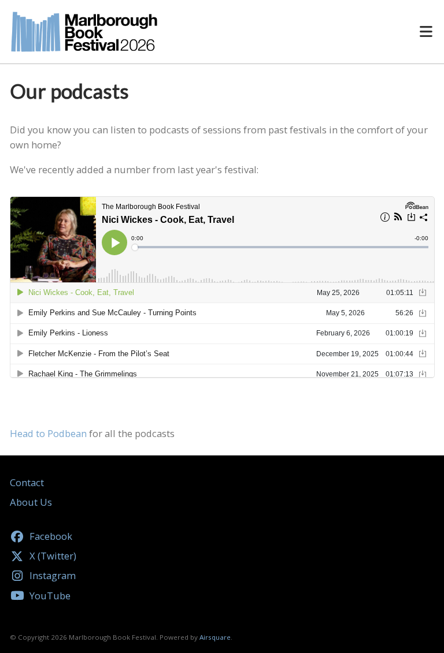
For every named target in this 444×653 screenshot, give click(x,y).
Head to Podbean (48, 433)
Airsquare (215, 637)
